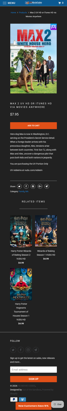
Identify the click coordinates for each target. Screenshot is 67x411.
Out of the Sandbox (31, 389)
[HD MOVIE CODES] (33, 3)
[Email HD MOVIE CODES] (36, 350)
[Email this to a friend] (46, 186)
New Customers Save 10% (33, 405)
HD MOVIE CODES (26, 386)
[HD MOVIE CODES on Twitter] (13, 350)
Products (23, 12)
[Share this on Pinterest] (32, 186)
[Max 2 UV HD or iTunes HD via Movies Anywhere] (33, 59)
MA (26, 191)
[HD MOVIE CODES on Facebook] (21, 350)
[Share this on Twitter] (19, 186)
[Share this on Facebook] (26, 186)
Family (21, 191)
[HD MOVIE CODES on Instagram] (28, 350)
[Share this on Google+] (39, 186)
